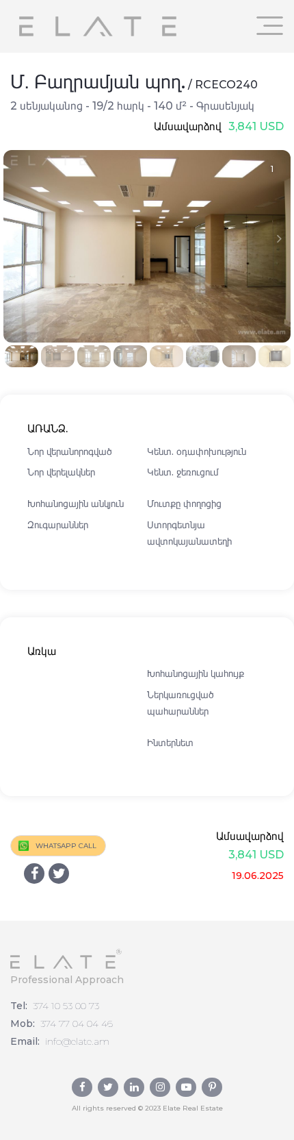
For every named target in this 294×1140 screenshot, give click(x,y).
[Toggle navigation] (270, 25)
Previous (15, 238)
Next (279, 238)
